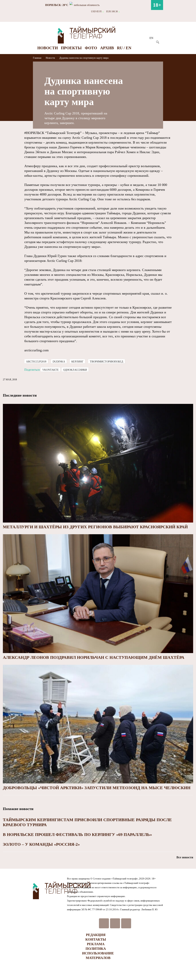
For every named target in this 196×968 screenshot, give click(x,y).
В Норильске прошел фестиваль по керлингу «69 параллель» (77, 834)
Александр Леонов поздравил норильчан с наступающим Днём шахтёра (93, 657)
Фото (91, 48)
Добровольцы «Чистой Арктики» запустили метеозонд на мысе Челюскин (96, 787)
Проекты (71, 48)
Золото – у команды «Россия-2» (41, 844)
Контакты (95, 939)
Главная (37, 57)
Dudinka (59, 361)
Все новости (184, 857)
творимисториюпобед (106, 361)
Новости (47, 48)
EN (151, 37)
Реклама (96, 944)
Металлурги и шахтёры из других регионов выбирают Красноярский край (95, 526)
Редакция (95, 935)
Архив (107, 48)
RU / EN (124, 48)
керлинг (77, 361)
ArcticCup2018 (36, 361)
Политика (96, 949)
